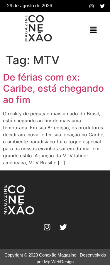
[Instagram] (91, 6)
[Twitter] (102, 6)
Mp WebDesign (59, 261)
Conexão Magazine (57, 254)
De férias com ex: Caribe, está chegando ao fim (53, 88)
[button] (93, 30)
